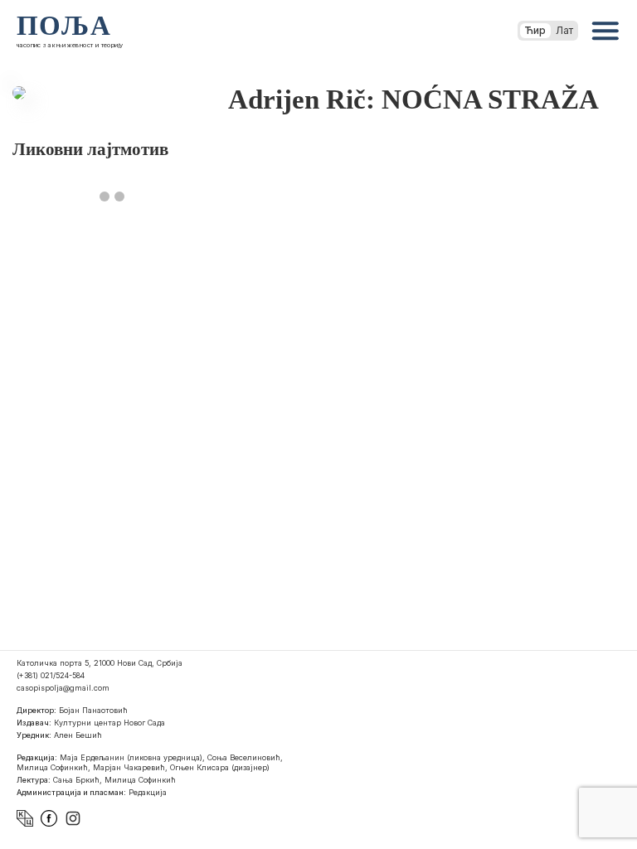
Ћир (535, 30)
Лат (564, 30)
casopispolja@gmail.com (63, 687)
